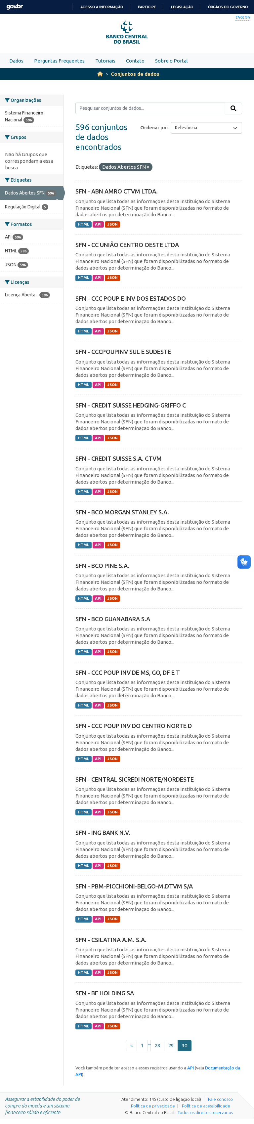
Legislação (182, 7)
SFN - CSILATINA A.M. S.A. (111, 939)
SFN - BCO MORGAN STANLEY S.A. (122, 512)
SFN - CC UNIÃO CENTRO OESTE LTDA (127, 244)
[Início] (100, 74)
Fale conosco (220, 1099)
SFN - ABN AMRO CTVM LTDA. (116, 191)
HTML (83, 224)
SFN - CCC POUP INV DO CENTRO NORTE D (133, 725)
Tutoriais (105, 61)
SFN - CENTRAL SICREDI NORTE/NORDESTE (134, 779)
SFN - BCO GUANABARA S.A (112, 619)
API (98, 224)
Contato (135, 61)
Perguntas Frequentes (59, 61)
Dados (16, 61)
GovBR (14, 7)
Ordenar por (154, 127)
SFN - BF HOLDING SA (104, 993)
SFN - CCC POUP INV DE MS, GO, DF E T (127, 672)
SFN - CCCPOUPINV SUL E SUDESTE (123, 351)
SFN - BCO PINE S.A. (102, 565)
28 (157, 1045)
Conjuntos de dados (135, 74)
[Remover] (148, 167)
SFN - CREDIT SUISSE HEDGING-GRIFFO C (130, 405)
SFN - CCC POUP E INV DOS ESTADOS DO (130, 298)
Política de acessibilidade (206, 1105)
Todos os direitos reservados (205, 1112)
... (149, 1043)
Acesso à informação (101, 7)
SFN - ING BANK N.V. (102, 832)
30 (184, 1045)
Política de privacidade (153, 1105)
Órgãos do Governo (228, 7)
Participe (147, 7)
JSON (112, 224)
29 (171, 1045)
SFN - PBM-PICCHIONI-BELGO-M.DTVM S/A (134, 886)
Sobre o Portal (171, 61)
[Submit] (233, 108)
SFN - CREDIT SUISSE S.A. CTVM (118, 458)
